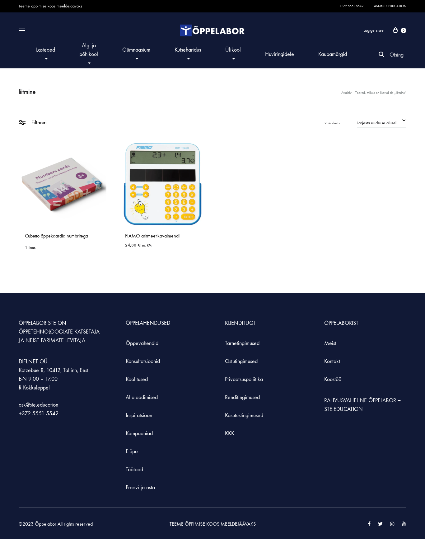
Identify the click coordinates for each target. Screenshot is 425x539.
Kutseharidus (188, 50)
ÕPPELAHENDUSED (148, 323)
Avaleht (346, 93)
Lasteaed (45, 50)
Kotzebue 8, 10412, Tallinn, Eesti (54, 370)
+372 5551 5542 (351, 6)
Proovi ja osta (140, 487)
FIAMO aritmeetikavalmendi (152, 236)
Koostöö (332, 379)
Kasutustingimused (244, 415)
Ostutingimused (241, 361)
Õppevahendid (142, 343)
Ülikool (233, 50)
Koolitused (137, 379)
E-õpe (132, 451)
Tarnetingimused (242, 343)
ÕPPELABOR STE (37, 323)
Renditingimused (242, 397)
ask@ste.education (390, 6)
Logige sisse (373, 30)
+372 (25, 413)
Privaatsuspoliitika (244, 379)
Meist (330, 343)
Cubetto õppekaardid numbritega (56, 236)
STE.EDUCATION (343, 409)
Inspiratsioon (139, 415)
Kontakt (332, 361)
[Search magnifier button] (381, 54)
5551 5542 (45, 413)
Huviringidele (279, 54)
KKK (229, 433)
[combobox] (381, 122)
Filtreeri (38, 122)
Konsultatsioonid (143, 361)
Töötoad (134, 469)
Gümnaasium (136, 50)
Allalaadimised (142, 397)
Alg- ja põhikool (88, 50)
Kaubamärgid (332, 54)
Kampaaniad (140, 433)
